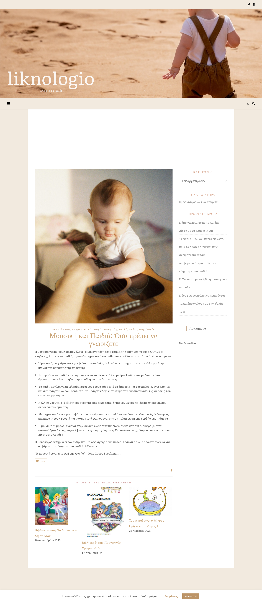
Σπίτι (133, 329)
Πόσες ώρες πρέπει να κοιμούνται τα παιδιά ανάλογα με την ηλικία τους (202, 303)
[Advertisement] (131, 143)
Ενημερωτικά (82, 329)
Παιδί (123, 329)
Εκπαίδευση (61, 329)
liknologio (51, 77)
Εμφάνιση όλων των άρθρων (198, 202)
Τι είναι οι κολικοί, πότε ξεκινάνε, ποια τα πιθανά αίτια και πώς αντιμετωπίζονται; (201, 246)
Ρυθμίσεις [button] (171, 596)
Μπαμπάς (110, 329)
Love (42, 461)
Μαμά (98, 329)
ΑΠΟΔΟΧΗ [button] (190, 596)
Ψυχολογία (147, 329)
